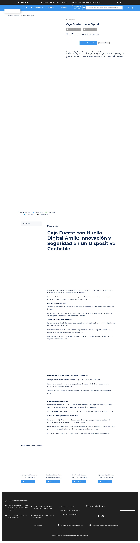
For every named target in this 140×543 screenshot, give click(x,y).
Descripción (26, 223)
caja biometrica (77, 53)
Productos (16, 15)
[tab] (31, 223)
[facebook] (117, 2)
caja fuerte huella (106, 56)
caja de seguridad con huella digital (113, 53)
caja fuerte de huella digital (91, 56)
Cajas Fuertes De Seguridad (82, 52)
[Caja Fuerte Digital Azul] (83, 461)
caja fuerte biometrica (73, 55)
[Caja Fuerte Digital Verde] (57, 461)
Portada (10, 15)
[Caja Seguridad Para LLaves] (31, 461)
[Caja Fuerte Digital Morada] (109, 461)
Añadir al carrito (87, 43)
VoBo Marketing (84, 535)
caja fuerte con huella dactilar (90, 55)
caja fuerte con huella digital (108, 55)
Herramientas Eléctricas (99, 52)
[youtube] (120, 2)
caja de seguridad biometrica (92, 53)
